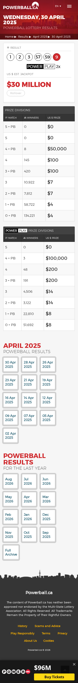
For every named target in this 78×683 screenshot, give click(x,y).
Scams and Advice (47, 626)
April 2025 (40, 36)
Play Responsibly (22, 633)
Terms (46, 633)
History (22, 626)
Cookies (48, 640)
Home (9, 36)
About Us (30, 640)
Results (23, 36)
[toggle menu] (69, 6)
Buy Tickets (54, 677)
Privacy (62, 633)
